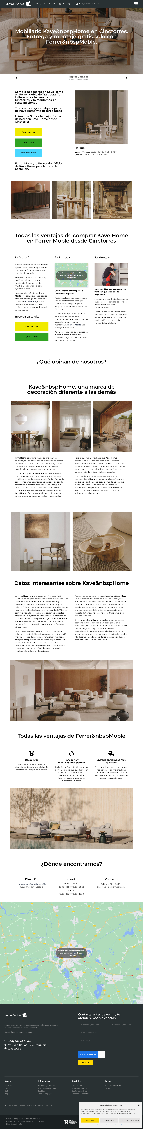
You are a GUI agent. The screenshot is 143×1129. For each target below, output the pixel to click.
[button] (139, 1105)
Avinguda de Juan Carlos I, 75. (32, 884)
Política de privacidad (116, 1125)
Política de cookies (103, 1125)
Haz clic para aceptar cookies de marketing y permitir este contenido (71, 275)
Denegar (109, 1120)
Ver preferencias (130, 1120)
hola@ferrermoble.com (114, 887)
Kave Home (30, 301)
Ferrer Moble (74, 325)
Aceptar (90, 1120)
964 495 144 (115, 884)
